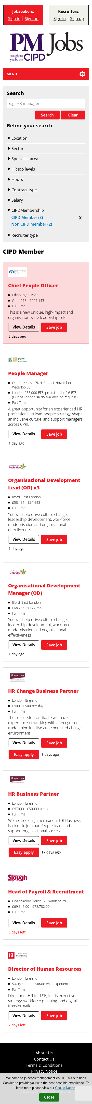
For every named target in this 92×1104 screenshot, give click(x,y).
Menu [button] (12, 74)
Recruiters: (68, 11)
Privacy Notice (44, 1071)
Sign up (32, 18)
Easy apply (24, 754)
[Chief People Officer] (17, 272)
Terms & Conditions (44, 1065)
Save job (54, 327)
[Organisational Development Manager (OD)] (17, 572)
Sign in (14, 18)
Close (49, 1097)
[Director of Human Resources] (17, 956)
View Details (24, 327)
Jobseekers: (23, 11)
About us (44, 1053)
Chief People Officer (33, 285)
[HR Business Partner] (17, 780)
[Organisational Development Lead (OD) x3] (17, 467)
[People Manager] (17, 360)
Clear (73, 115)
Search (47, 115)
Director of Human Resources (45, 969)
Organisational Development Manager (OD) (44, 589)
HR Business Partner (33, 794)
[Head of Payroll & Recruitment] (17, 878)
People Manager (28, 373)
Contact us (44, 1059)
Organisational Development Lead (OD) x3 (44, 484)
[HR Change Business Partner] (17, 678)
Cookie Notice (65, 1088)
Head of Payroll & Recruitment (46, 891)
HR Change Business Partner (43, 691)
